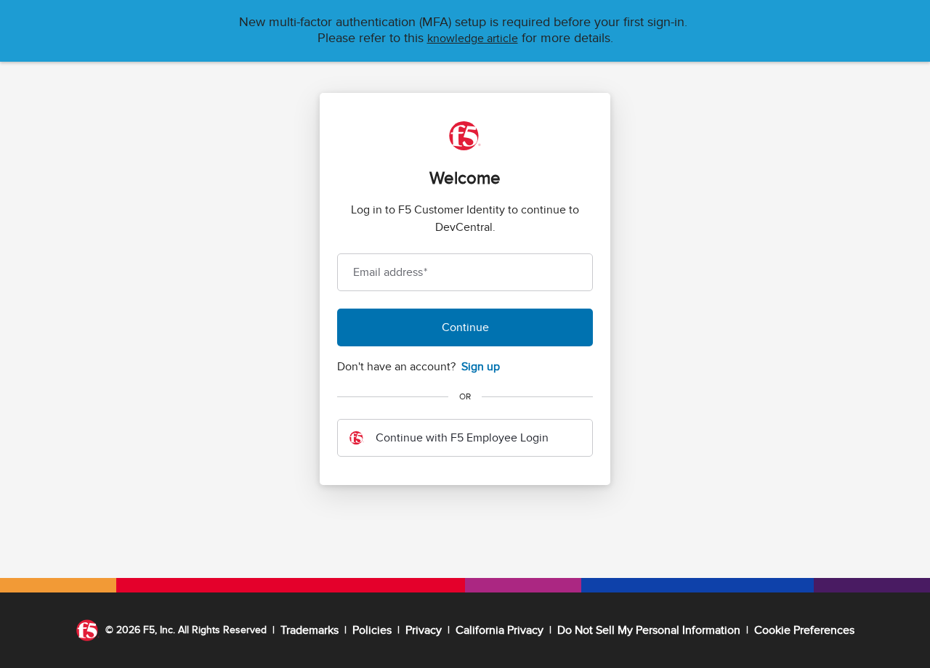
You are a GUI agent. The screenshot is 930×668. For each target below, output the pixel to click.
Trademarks (309, 630)
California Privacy (499, 630)
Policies (372, 630)
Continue (465, 327)
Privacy (423, 630)
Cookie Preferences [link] (804, 630)
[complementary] (804, 630)
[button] (472, 38)
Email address (390, 272)
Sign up (480, 366)
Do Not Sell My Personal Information (648, 630)
